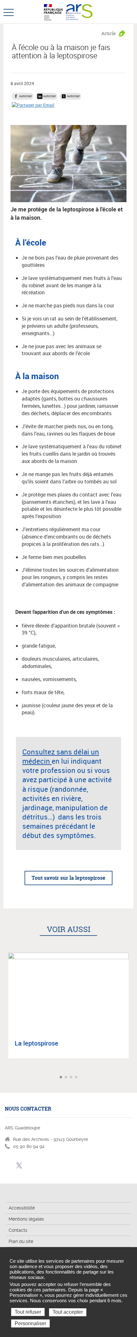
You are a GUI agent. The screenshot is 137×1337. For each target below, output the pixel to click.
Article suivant (131, 1077)
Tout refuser (28, 1312)
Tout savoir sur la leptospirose (68, 877)
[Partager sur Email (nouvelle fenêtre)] (33, 105)
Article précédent (6, 1077)
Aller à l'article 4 (77, 1077)
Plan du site (21, 1241)
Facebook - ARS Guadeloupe (9, 1165)
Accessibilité (22, 1207)
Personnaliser (30, 1323)
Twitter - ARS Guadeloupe (19, 1165)
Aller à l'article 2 (66, 1077)
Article (108, 33)
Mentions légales (26, 1219)
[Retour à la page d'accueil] (79, 11)
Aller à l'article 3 (72, 1077)
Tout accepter (68, 1312)
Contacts (18, 1230)
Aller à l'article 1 (61, 1077)
